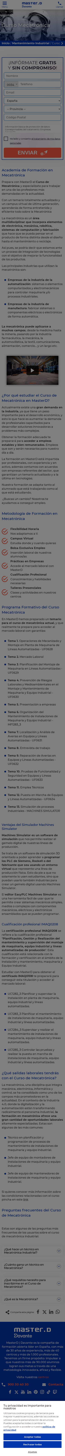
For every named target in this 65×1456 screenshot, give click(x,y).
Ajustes (32, 1451)
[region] (32, 1428)
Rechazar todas (32, 1444)
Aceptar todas (32, 1436)
